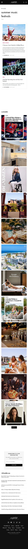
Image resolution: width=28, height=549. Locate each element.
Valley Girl (5, 527)
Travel (22, 525)
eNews (12, 525)
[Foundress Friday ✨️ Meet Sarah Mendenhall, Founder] (14, 179)
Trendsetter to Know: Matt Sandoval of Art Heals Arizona (10, 492)
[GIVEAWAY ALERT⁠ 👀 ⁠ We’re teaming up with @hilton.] (14, 153)
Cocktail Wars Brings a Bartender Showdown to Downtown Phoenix (12, 509)
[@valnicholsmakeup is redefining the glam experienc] (14, 412)
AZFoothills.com (5, 473)
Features (7, 42)
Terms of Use (18, 532)
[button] (2, 2)
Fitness (13, 527)
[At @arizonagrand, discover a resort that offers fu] (14, 231)
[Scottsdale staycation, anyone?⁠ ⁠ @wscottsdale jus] (14, 360)
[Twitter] (14, 522)
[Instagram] (8, 522)
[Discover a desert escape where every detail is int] (14, 283)
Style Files (17, 525)
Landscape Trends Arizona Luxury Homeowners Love (10, 496)
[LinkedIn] (20, 522)
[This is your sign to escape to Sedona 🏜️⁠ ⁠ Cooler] (14, 205)
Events (4, 42)
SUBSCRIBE (14, 465)
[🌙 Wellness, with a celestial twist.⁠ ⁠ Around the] (14, 309)
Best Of (12, 529)
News (3, 77)
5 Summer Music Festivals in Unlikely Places (13, 45)
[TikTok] (17, 522)
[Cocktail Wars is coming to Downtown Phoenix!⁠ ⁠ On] (14, 127)
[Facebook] (11, 522)
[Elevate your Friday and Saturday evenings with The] (14, 335)
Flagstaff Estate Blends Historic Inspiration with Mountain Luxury (12, 499)
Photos (16, 529)
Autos (23, 527)
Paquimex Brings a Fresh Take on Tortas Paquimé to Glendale (11, 506)
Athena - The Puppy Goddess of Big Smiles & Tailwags (10, 489)
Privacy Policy (13, 532)
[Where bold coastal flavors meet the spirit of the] (14, 386)
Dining (9, 527)
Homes (8, 529)
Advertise (9, 532)
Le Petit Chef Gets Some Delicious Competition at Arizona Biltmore (12, 502)
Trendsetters (18, 527)
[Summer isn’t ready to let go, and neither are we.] (14, 257)
